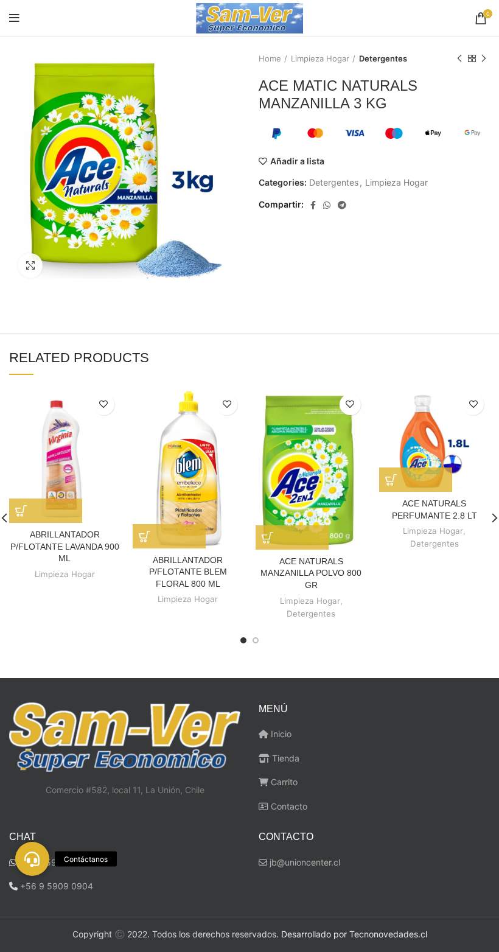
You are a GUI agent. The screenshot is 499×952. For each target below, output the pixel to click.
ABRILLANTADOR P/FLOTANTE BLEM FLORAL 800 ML (188, 572)
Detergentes (383, 58)
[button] (32, 859)
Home (270, 58)
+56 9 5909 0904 (56, 886)
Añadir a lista (297, 161)
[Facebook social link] (313, 205)
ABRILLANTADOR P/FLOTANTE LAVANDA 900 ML (64, 546)
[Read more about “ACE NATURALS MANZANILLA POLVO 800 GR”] (292, 537)
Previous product (459, 58)
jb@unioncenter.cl (303, 862)
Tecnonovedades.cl (388, 934)
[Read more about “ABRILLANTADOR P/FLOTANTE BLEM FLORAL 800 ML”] (169, 536)
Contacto (287, 806)
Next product (484, 58)
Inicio (279, 734)
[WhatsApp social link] (326, 205)
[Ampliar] (30, 265)
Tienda (284, 758)
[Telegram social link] (342, 205)
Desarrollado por (314, 934)
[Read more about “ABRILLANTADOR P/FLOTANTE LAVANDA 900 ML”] (45, 511)
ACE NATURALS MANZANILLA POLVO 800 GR (310, 573)
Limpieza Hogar (320, 58)
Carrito (283, 782)
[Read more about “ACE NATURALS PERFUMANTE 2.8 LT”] (415, 479)
